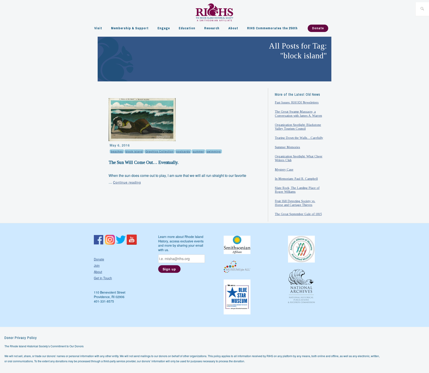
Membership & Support (130, 28)
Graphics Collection (159, 151)
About (233, 28)
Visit (98, 28)
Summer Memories (287, 147)
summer (198, 151)
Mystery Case (284, 169)
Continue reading (127, 182)
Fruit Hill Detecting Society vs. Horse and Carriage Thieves (295, 203)
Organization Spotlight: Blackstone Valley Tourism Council (298, 126)
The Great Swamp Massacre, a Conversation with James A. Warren (298, 113)
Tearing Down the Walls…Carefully (299, 138)
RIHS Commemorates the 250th (272, 28)
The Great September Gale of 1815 (298, 214)
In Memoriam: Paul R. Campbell (296, 178)
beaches (117, 151)
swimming (214, 151)
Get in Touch (103, 278)
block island (134, 151)
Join (97, 265)
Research (211, 28)
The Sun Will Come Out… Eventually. (144, 162)
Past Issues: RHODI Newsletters (297, 102)
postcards (183, 151)
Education (187, 28)
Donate (318, 28)
